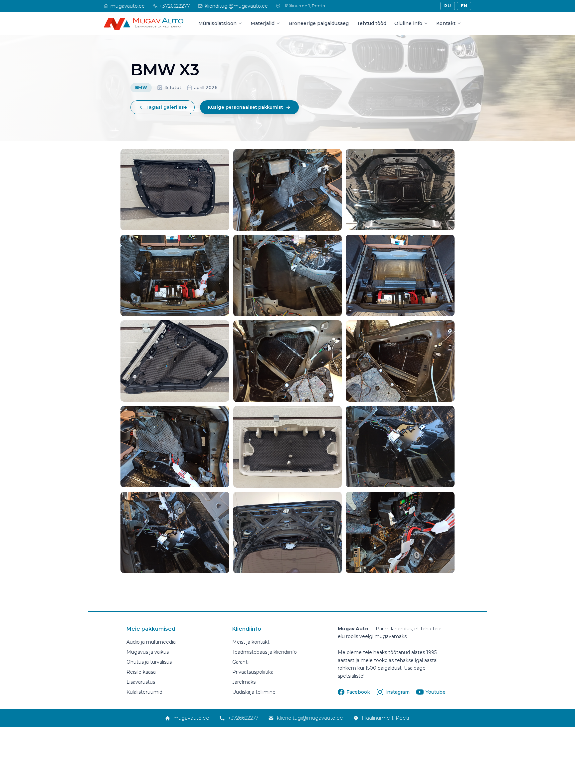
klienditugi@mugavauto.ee (310, 718)
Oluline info (408, 23)
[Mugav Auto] (143, 24)
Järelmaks (244, 682)
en (464, 5)
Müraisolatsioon (217, 23)
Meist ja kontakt (251, 642)
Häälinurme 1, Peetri (386, 718)
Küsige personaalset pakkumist (245, 107)
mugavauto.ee (191, 718)
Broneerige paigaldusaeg (318, 23)
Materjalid (263, 23)
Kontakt (446, 23)
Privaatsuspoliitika (253, 672)
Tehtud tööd (371, 23)
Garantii (241, 662)
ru (447, 5)
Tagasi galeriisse (166, 107)
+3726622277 (243, 718)
